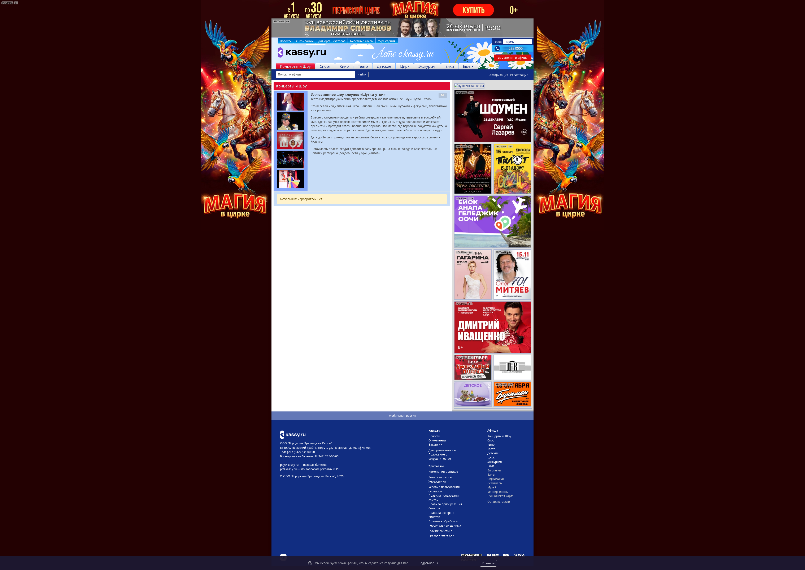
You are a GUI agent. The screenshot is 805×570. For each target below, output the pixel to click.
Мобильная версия (402, 416)
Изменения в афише (512, 58)
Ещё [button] (466, 66)
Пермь (509, 42)
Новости (286, 41)
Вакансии (435, 444)
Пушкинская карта (500, 496)
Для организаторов (331, 41)
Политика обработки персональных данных (444, 523)
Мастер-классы (498, 492)
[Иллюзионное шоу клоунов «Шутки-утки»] (290, 102)
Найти (361, 74)
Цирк (404, 66)
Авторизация (498, 75)
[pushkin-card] (469, 85)
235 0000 (516, 48)
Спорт (325, 66)
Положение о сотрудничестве (439, 456)
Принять (488, 563)
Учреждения (387, 41)
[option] (402, 27)
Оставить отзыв (498, 502)
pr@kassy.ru (288, 469)
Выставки (494, 470)
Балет (491, 474)
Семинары (494, 483)
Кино (344, 66)
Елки (449, 66)
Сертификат (495, 479)
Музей (491, 487)
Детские (384, 66)
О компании (305, 41)
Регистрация (519, 75)
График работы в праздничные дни (441, 533)
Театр (363, 66)
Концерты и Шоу (295, 66)
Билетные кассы (361, 41)
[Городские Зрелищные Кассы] (300, 53)
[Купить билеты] (292, 434)
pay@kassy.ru (289, 465)
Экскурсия (427, 66)
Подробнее (426, 563)
